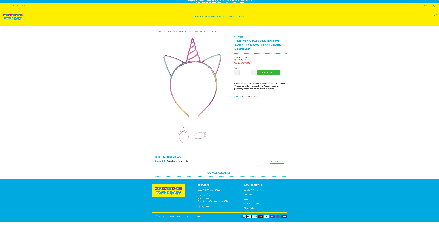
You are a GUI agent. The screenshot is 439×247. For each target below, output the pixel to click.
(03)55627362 (19, 6)
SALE (241, 17)
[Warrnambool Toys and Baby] (12, 17)
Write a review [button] (277, 162)
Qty (235, 68)
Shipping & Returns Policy (254, 190)
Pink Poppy (238, 37)
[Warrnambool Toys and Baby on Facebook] (3, 6)
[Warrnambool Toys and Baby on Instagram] (6, 6)
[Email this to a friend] (255, 96)
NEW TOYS (233, 17)
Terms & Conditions (252, 204)
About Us (247, 199)
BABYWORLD (217, 17)
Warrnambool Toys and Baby (169, 216)
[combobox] (426, 16)
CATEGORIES (201, 17)
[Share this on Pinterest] (249, 96)
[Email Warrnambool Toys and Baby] (10, 6)
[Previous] (154, 79)
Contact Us (248, 195)
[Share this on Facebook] (242, 96)
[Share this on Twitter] (236, 96)
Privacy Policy (249, 208)
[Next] (230, 79)
